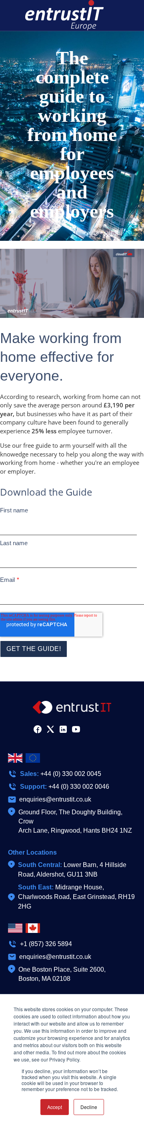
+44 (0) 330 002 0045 (70, 773)
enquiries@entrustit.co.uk (55, 799)
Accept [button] (54, 1106)
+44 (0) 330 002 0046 (78, 786)
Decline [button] (88, 1106)
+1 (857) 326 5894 (46, 944)
